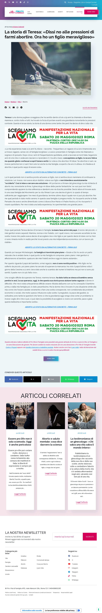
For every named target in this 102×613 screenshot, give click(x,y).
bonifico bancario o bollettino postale (39, 347)
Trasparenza (56, 592)
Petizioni (23, 560)
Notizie (79, 12)
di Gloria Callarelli (18, 27)
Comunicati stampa (43, 560)
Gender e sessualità (11, 566)
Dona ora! (91, 12)
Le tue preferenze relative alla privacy (60, 610)
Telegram (90, 379)
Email (52, 379)
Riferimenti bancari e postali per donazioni (40, 592)
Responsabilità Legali (66, 592)
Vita (19, 102)
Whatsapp (71, 379)
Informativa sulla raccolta (32, 610)
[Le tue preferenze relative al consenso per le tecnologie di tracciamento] (98, 609)
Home (7, 102)
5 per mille (75, 347)
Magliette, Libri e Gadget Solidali (85, 2)
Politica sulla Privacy (10, 592)
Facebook (15, 379)
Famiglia (7, 562)
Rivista (70, 2)
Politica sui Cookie (22, 592)
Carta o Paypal (11, 347)
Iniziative (23, 556)
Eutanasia (24, 568)
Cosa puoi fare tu (42, 564)
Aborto (25, 102)
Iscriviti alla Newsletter (90, 107)
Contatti (94, 5)
